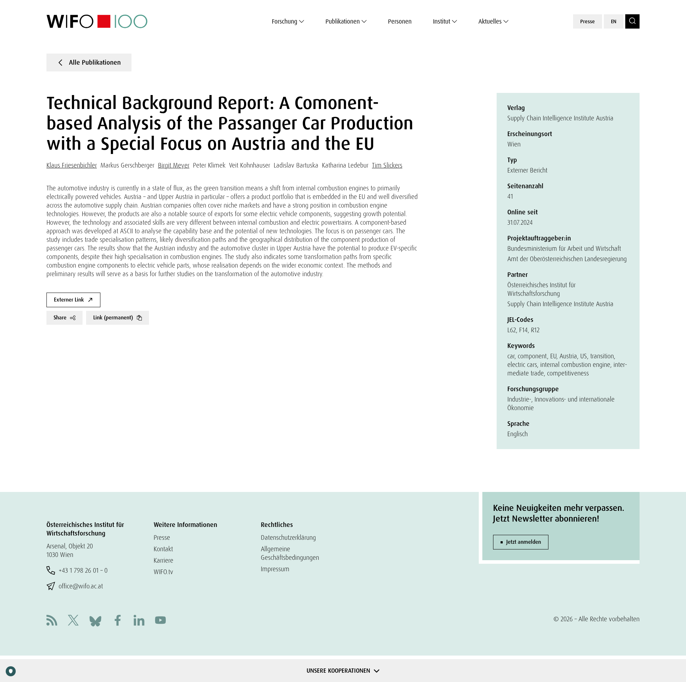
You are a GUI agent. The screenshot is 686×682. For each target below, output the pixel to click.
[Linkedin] (139, 621)
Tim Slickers (387, 165)
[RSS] (51, 621)
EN (613, 21)
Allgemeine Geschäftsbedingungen (290, 553)
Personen (400, 21)
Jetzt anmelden (523, 542)
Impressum (275, 569)
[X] (73, 621)
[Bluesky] (95, 620)
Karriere (163, 560)
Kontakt (163, 549)
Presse (587, 21)
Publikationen (342, 21)
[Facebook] (117, 621)
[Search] (632, 21)
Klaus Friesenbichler (71, 165)
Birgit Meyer (173, 165)
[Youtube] (160, 621)
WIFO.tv (163, 572)
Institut (441, 21)
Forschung (284, 21)
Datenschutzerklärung (288, 537)
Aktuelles (490, 21)
